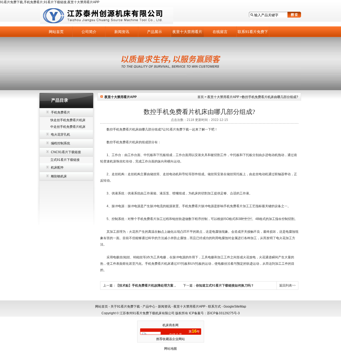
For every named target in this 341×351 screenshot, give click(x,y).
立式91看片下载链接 (65, 160)
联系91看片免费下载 (253, 33)
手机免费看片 (60, 112)
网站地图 (170, 348)
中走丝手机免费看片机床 (68, 127)
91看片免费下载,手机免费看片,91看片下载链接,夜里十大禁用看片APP (49, 2)
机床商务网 (170, 325)
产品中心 (149, 306)
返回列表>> (287, 285)
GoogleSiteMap (235, 306)
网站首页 (56, 32)
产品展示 (154, 32)
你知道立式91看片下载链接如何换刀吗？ (225, 285)
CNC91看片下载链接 (66, 152)
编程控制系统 (60, 143)
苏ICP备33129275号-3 (223, 313)
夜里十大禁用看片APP (187, 33)
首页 (200, 97)
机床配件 (57, 167)
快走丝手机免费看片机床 (68, 120)
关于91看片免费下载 (125, 306)
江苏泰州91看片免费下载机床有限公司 (106, 15)
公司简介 (89, 32)
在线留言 (220, 32)
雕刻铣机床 (59, 176)
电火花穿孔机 (60, 134)
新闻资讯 (121, 32)
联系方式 (214, 306)
